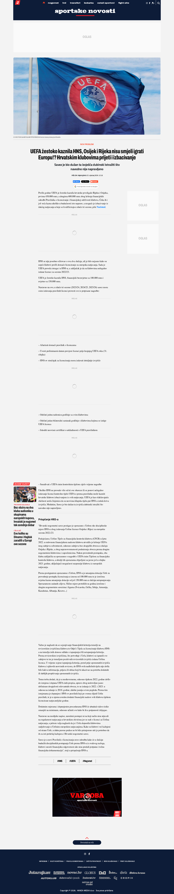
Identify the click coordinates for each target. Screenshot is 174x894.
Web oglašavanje (110, 861)
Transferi (75, 3)
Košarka (89, 3)
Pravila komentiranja (74, 861)
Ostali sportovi (106, 3)
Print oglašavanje (127, 861)
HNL (64, 3)
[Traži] (159, 3)
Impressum (43, 861)
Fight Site (123, 3)
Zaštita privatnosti (93, 861)
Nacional (101, 207)
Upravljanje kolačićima (87, 867)
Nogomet (53, 3)
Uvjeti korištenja (57, 861)
